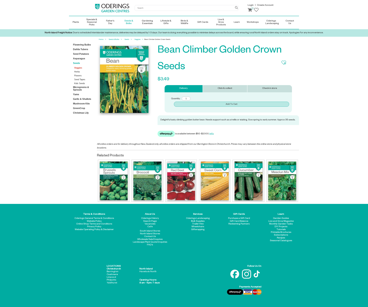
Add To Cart (231, 104)
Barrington (112, 272)
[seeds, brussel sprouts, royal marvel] (113, 181)
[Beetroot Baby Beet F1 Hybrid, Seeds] (181, 181)
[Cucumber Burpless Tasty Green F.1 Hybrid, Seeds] (248, 181)
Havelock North (148, 272)
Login (251, 5)
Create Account (265, 5)
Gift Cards (239, 214)
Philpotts (111, 280)
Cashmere (112, 274)
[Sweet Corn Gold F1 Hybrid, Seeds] (214, 181)
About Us (150, 214)
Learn (281, 214)
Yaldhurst (112, 283)
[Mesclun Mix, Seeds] (282, 181)
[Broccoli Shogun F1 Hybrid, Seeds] (147, 181)
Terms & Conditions (94, 214)
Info (211, 134)
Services (198, 214)
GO (236, 7)
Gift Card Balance (239, 221)
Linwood (111, 277)
